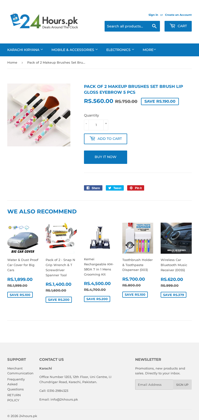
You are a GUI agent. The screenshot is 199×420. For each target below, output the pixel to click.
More (148, 50)
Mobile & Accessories (73, 50)
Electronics (119, 50)
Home (12, 62)
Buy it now (105, 157)
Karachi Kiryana (23, 50)
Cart (182, 26)
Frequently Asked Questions (16, 384)
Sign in (153, 15)
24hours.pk (28, 416)
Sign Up (182, 384)
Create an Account (178, 15)
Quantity (91, 115)
